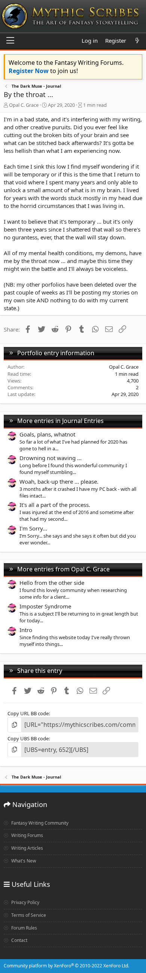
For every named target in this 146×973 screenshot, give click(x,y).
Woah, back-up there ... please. (58, 481)
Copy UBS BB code (28, 738)
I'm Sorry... (33, 528)
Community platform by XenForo (66, 966)
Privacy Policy (24, 902)
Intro (25, 630)
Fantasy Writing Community (39, 823)
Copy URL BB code (28, 713)
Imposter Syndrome (45, 606)
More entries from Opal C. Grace (63, 569)
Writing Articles (26, 848)
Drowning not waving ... (50, 458)
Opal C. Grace (24, 105)
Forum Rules (23, 928)
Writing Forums (26, 835)
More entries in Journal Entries (60, 421)
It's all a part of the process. (54, 504)
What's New (23, 861)
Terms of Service (28, 915)
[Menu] (10, 40)
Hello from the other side (51, 582)
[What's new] (137, 40)
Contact (18, 940)
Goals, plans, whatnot (47, 434)
